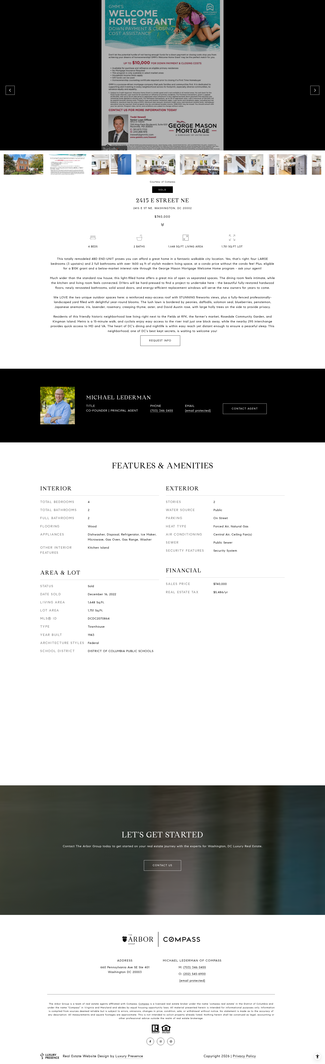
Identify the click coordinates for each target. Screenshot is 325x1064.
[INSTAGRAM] (160, 1041)
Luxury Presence (129, 1056)
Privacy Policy (244, 1056)
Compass (144, 1003)
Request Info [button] (160, 340)
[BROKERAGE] (171, 1041)
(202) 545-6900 (194, 974)
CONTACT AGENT (245, 408)
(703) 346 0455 (161, 410)
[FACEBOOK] (150, 1041)
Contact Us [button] (162, 865)
